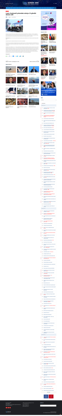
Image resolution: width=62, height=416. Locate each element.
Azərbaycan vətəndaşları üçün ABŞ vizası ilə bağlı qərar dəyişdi (50, 249)
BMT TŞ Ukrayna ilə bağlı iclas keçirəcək (48, 310)
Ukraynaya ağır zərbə (49, 306)
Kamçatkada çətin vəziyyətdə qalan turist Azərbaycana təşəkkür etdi (49, 172)
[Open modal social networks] (23, 56)
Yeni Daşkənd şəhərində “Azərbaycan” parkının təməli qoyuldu (49, 108)
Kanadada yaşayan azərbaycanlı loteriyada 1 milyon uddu (49, 332)
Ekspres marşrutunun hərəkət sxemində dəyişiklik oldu (50, 287)
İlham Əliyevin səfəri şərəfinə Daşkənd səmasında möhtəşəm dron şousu (50, 201)
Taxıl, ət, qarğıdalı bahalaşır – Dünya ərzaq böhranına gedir (49, 317)
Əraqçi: (50, 357)
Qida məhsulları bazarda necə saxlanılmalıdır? (49, 342)
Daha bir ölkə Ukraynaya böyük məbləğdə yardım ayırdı (49, 121)
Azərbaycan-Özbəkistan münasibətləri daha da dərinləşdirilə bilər (49, 138)
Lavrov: (48, 221)
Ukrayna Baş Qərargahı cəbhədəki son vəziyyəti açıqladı (49, 182)
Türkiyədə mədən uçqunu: (50, 377)
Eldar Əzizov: (49, 213)
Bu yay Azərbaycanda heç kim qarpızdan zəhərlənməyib (48, 301)
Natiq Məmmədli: (50, 258)
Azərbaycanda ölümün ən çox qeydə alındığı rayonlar (49, 330)
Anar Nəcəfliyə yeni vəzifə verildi (10, 85)
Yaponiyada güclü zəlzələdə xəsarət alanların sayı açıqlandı (50, 199)
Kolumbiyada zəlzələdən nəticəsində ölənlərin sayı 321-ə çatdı (50, 347)
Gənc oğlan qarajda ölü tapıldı (47, 344)
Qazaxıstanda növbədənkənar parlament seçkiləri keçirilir (50, 196)
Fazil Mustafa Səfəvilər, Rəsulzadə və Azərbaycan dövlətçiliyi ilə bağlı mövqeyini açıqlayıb (52, 77)
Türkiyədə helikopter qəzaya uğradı (48, 262)
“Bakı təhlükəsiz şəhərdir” (32, 74)
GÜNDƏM (7, 11)
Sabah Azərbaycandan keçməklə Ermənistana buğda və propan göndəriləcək (49, 349)
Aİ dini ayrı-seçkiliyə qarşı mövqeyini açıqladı (49, 294)
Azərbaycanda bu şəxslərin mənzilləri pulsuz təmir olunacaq (49, 323)
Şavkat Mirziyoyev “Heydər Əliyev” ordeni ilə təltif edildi (50, 163)
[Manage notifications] (60, 414)
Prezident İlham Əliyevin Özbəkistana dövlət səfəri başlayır (49, 189)
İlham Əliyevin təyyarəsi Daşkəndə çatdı (49, 165)
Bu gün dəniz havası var (46, 312)
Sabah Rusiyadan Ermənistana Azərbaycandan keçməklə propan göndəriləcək (49, 184)
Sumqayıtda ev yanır (46, 266)
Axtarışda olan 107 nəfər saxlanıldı (22, 74)
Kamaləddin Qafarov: (49, 194)
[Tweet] (18, 56)
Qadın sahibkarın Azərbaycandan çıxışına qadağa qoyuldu (50, 230)
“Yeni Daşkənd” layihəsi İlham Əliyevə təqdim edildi (49, 143)
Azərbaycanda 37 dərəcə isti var (47, 303)
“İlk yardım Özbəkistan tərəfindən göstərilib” (49, 129)
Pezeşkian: (48, 191)
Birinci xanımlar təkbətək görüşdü (49, 127)
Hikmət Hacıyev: (49, 158)
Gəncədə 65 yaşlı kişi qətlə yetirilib (48, 361)
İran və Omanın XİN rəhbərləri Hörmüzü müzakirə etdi (49, 340)
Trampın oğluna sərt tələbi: (50, 337)
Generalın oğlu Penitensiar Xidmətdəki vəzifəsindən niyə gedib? (52, 42)
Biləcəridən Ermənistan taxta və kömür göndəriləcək (48, 289)
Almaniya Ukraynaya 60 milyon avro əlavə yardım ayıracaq (49, 244)
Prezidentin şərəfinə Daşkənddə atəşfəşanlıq (49, 113)
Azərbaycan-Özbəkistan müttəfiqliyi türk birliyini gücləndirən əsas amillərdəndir (49, 179)
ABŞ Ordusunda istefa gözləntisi (47, 314)
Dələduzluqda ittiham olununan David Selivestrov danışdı (44, 66)
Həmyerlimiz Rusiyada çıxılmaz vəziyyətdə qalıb (49, 264)
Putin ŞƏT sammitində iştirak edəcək (48, 386)
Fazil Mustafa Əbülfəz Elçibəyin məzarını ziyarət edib (49, 177)
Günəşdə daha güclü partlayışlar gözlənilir (49, 390)
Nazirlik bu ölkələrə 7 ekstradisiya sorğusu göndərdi (49, 379)
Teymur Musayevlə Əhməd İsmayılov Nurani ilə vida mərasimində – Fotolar (49, 278)
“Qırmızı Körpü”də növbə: (32, 106)
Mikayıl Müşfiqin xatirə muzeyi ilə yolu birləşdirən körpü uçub (44, 42)
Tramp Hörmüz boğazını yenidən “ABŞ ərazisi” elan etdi (49, 206)
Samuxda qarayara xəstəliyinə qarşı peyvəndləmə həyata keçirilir (50, 374)
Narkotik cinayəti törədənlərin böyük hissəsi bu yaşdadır (49, 308)
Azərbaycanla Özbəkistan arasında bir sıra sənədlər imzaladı (49, 238)
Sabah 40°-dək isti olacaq (47, 167)
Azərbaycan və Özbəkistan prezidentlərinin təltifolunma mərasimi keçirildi (49, 125)
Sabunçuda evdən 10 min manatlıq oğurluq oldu (49, 255)
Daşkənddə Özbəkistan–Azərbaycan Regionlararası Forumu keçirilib (48, 218)
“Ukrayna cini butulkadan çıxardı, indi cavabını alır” (49, 235)
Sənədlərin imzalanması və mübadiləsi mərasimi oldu (49, 148)
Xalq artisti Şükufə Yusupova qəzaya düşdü (49, 273)
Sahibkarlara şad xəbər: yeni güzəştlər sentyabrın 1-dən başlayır (50, 296)
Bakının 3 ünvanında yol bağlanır (48, 388)
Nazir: (49, 233)
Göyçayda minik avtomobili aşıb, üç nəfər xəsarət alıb (49, 354)
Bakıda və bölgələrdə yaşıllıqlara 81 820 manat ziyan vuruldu (49, 372)
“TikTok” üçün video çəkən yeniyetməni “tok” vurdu (49, 247)
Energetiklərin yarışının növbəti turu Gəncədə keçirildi (49, 270)
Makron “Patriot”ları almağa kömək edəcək (49, 227)
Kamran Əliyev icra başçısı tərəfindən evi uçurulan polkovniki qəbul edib (44, 54)
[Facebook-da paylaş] (10, 56)
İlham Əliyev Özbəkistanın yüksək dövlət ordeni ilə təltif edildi (50, 161)
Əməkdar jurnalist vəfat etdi (47, 327)
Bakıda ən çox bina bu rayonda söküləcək (52, 52)
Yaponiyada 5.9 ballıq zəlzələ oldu (48, 225)
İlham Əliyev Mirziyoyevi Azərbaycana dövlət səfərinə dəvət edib (49, 132)
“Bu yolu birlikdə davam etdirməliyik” (50, 140)
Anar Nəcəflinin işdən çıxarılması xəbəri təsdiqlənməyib (44, 77)
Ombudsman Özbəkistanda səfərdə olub (49, 174)
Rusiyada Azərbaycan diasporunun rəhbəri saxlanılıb (49, 363)
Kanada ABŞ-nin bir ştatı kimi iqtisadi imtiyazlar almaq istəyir (49, 170)
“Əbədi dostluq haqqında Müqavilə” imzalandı (49, 155)
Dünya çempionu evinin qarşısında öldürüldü (49, 268)
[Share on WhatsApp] (7, 56)
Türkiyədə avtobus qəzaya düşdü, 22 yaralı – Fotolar (49, 280)
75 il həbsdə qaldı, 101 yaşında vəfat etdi (48, 325)
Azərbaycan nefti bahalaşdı (47, 260)
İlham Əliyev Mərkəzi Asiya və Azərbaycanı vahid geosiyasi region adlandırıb (49, 153)
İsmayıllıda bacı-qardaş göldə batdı (48, 223)
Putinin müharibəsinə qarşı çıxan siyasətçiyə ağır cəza (49, 216)
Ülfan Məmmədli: (49, 352)
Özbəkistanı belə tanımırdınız (48, 275)
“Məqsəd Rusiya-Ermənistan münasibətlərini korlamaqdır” (49, 211)
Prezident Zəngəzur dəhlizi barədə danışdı (49, 118)
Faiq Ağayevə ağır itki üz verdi (47, 253)
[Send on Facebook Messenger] (14, 56)
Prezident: (49, 116)
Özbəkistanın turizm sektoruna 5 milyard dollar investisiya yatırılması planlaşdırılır (49, 110)
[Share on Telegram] (20, 56)
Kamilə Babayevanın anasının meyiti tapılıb (52, 65)
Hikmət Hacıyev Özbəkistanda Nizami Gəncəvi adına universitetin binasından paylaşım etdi (49, 146)
